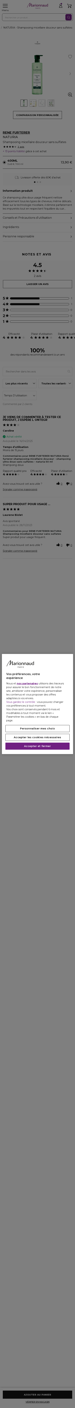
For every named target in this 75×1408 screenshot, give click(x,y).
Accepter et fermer (37, 746)
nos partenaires (27, 683)
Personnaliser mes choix (37, 728)
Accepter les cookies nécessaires (37, 737)
